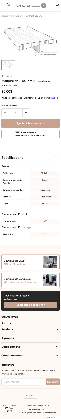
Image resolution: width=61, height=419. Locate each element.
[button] (54, 417)
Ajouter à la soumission (31, 123)
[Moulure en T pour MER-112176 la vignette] (8, 65)
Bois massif (6, 76)
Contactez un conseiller (30, 304)
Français (29, 395)
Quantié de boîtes (9, 105)
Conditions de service (37, 409)
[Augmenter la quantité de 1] (26, 112)
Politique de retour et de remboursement (39, 412)
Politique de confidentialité (38, 405)
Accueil (4, 15)
